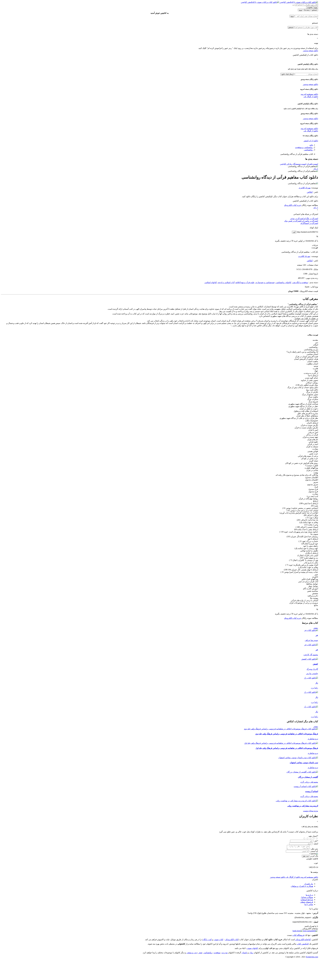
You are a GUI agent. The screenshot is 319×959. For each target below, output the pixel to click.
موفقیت (217, 953)
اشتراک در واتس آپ (309, 221)
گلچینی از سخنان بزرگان (308, 777)
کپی (294, 232)
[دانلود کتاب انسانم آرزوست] (306, 786)
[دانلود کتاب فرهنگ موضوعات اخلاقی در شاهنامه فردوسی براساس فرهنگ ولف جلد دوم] (281, 729)
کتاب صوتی (218, 939)
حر (317, 635)
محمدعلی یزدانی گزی (309, 782)
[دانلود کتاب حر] (311, 630)
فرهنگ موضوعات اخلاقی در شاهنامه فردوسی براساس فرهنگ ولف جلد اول (287, 748)
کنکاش (310, 192)
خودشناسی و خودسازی (265, 282)
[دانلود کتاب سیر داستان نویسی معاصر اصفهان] (298, 758)
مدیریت (224, 953)
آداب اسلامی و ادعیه (226, 282)
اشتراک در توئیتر (296, 218)
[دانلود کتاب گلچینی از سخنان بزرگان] (302, 772)
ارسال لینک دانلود (287, 74)
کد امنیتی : (313, 851)
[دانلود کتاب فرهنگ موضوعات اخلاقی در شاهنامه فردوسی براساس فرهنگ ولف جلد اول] (281, 743)
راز (317, 683)
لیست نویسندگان (299, 164)
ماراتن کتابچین (286, 164)
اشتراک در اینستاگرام (309, 223)
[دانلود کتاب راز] (311, 678)
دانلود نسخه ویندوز (310, 50)
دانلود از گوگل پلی (310, 96)
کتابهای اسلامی (210, 282)
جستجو (291, 27)
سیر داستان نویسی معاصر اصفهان (304, 762)
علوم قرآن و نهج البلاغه (245, 282)
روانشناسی (308, 150)
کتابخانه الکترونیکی (303, 939)
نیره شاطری (313, 739)
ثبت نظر (306, 856)
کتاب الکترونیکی (231, 939)
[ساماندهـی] (310, 931)
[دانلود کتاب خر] (311, 645)
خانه (311, 145)
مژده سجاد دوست (310, 811)
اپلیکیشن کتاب (303, 944)
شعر (200, 953)
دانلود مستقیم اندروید (309, 94)
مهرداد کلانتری (305, 188)
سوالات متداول (307, 897)
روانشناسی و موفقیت (304, 147)
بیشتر (315, 628)
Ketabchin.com (312, 957)
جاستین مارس (312, 673)
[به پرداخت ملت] (298, 931)
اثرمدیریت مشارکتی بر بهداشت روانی (302, 806)
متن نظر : (314, 849)
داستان (244, 953)
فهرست (314, 247)
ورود (291, 16)
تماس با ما (308, 904)
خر (317, 650)
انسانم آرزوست (311, 791)
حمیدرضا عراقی (311, 640)
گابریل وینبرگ (312, 669)
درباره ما (309, 895)
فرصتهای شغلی (306, 902)
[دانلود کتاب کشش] (309, 659)
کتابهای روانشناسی (283, 282)
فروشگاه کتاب (298, 935)
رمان (251, 953)
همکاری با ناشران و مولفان (302, 886)
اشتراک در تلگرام (310, 218)
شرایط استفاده (307, 900)
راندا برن (314, 688)
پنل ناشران (308, 884)
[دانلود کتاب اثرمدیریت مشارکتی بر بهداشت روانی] (297, 801)
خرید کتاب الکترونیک (292, 205)
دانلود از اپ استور (311, 141)
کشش (315, 664)
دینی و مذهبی (191, 953)
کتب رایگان (207, 939)
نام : (316, 841)
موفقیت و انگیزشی (300, 282)
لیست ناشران (312, 164)
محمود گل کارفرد (311, 655)
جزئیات (315, 245)
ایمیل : (315, 843)
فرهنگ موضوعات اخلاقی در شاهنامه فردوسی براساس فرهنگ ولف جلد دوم (286, 734)
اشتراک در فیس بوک (292, 221)
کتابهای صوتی (252, 948)
